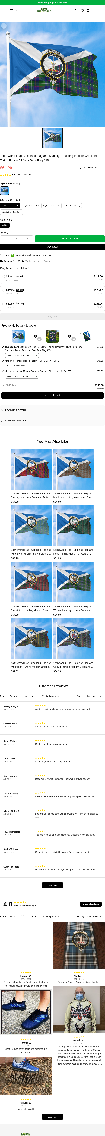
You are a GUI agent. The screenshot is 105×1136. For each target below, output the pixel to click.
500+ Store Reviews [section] (22, 175)
